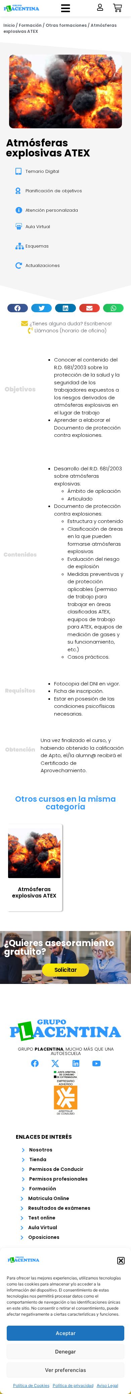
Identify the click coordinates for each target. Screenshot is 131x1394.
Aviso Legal (107, 1385)
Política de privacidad (73, 1385)
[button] (121, 1260)
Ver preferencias (65, 1370)
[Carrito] (117, 7)
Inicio (9, 25)
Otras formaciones (66, 25)
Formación (30, 25)
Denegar (65, 1351)
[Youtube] (96, 1063)
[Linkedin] (76, 1063)
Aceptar (66, 1333)
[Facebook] (35, 1063)
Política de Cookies (31, 1385)
